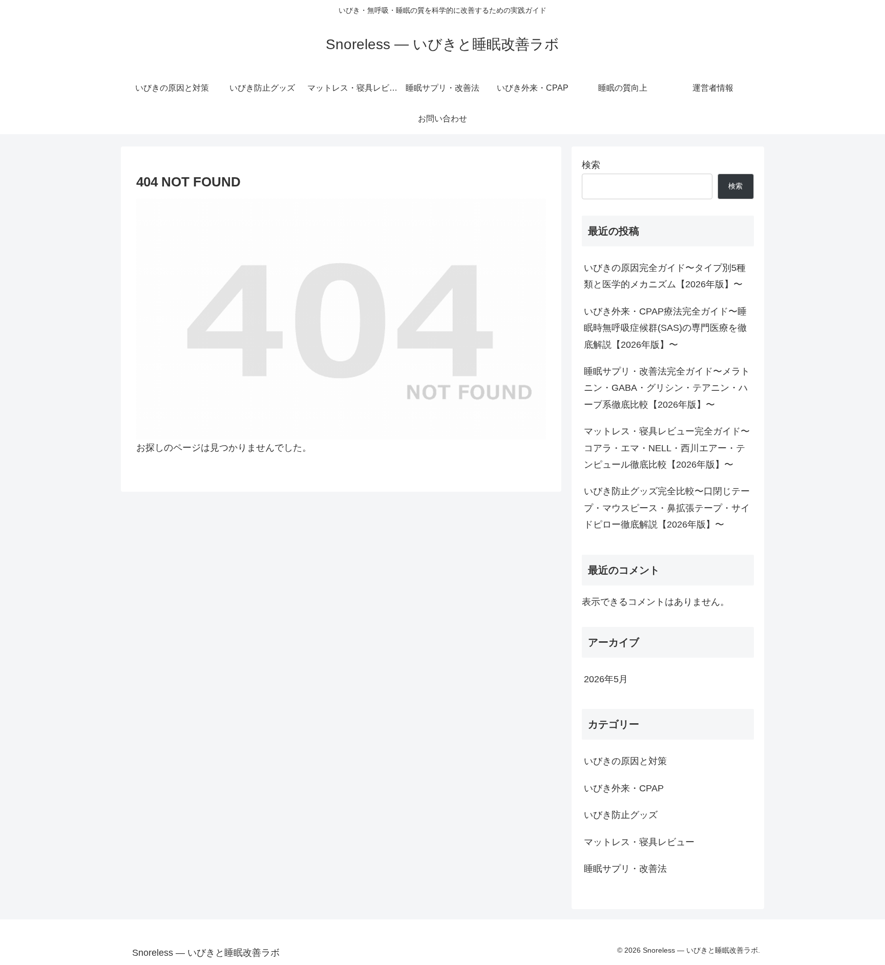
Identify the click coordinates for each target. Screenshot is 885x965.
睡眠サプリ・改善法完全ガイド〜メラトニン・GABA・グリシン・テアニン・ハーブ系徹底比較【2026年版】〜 (667, 388)
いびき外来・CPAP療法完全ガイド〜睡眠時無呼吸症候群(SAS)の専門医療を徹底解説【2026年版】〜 (665, 328)
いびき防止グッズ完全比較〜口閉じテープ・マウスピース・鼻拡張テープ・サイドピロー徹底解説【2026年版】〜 (667, 508)
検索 (591, 165)
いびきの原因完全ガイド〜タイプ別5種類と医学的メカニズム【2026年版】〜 (665, 276)
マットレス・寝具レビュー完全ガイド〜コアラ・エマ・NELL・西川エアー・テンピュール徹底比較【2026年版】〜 (667, 448)
